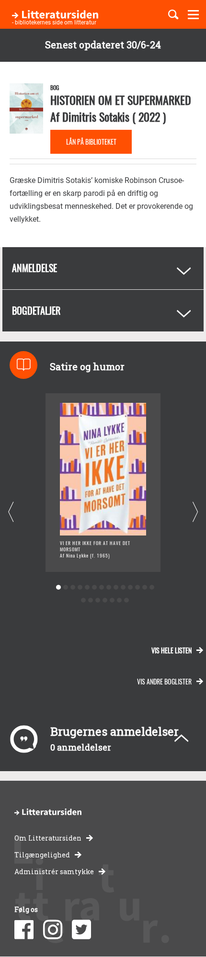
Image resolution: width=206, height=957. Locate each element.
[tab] (103, 268)
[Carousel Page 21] (126, 600)
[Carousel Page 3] (72, 587)
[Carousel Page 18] (105, 600)
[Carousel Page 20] (119, 600)
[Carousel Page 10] (122, 587)
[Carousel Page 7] (101, 587)
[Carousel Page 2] (65, 587)
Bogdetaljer (36, 310)
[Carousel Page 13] (144, 587)
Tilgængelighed (42, 854)
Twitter (81, 929)
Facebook (24, 929)
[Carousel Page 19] (112, 600)
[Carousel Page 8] (108, 587)
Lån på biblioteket (91, 142)
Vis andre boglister (164, 681)
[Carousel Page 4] (79, 587)
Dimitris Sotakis (95, 116)
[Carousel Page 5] (87, 587)
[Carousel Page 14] (151, 587)
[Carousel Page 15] (83, 600)
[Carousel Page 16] (90, 600)
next (195, 512)
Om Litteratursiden (47, 838)
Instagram (52, 929)
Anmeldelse (34, 268)
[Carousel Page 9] (115, 587)
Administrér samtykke (54, 871)
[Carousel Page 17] (98, 600)
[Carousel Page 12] (137, 587)
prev (11, 512)
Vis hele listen (171, 650)
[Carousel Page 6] (94, 587)
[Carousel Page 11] (130, 587)
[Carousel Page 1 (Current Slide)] (58, 587)
